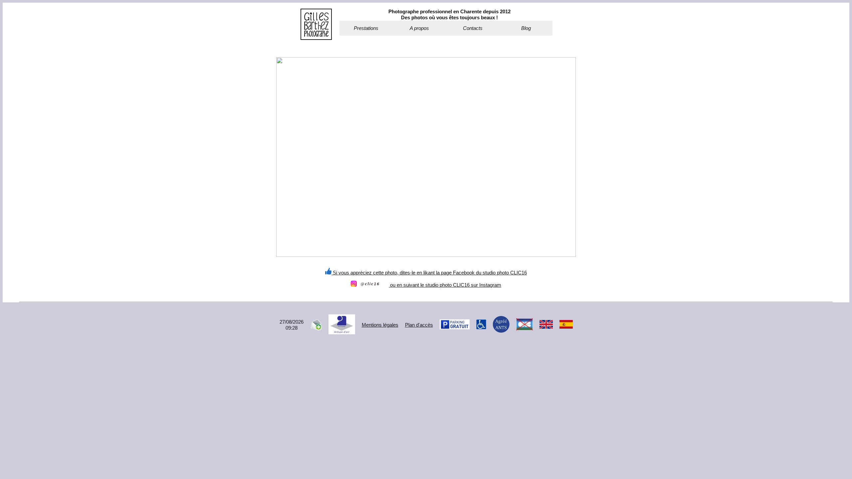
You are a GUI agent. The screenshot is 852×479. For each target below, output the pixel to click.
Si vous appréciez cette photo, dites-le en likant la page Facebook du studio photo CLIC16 (429, 272)
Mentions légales (380, 325)
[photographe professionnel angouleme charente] (316, 38)
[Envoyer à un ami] (316, 328)
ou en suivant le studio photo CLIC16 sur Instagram (445, 285)
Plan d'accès (419, 325)
